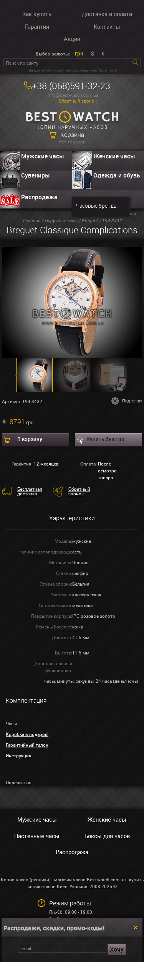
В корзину (29, 439)
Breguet (89, 220)
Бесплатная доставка (29, 491)
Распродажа (39, 197)
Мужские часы (42, 156)
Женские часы (107, 819)
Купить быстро (105, 439)
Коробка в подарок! (27, 734)
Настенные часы (37, 836)
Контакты (107, 26)
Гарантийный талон (27, 745)
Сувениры (35, 175)
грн (79, 53)
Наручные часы (61, 220)
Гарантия (37, 26)
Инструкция (18, 755)
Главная (31, 220)
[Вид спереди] (72, 302)
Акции (72, 38)
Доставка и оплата (107, 14)
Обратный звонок (78, 101)
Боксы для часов (107, 836)
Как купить (36, 14)
